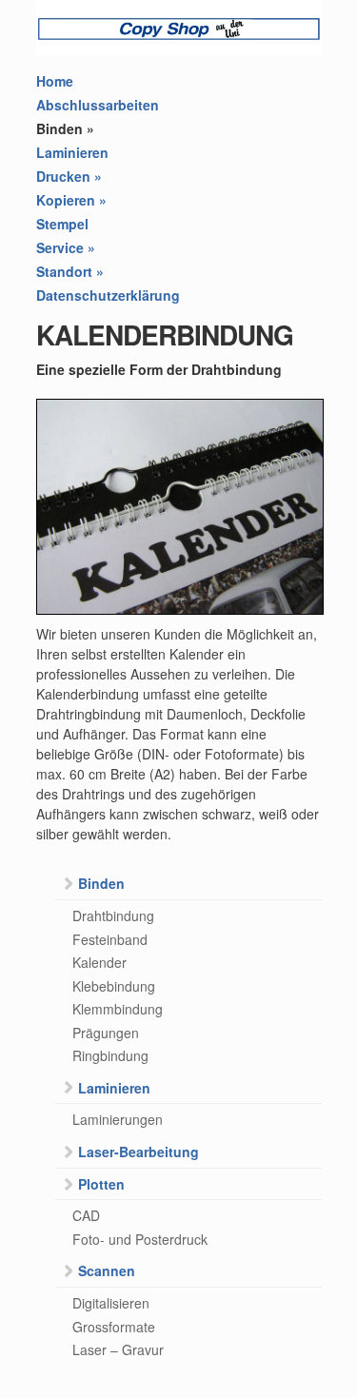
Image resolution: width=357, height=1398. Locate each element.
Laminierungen (117, 1119)
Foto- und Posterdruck (140, 1239)
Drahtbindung (113, 915)
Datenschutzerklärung (108, 295)
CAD (86, 1215)
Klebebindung (113, 985)
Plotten (101, 1183)
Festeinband (110, 939)
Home (54, 80)
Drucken (69, 176)
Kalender (99, 962)
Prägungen (105, 1032)
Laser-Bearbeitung (138, 1151)
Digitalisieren (110, 1302)
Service (65, 247)
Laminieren (72, 152)
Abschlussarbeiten (97, 104)
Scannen (106, 1270)
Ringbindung (110, 1055)
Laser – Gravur (118, 1349)
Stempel (62, 223)
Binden (65, 128)
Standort (70, 271)
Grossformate (113, 1326)
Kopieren (71, 199)
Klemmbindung (117, 1008)
